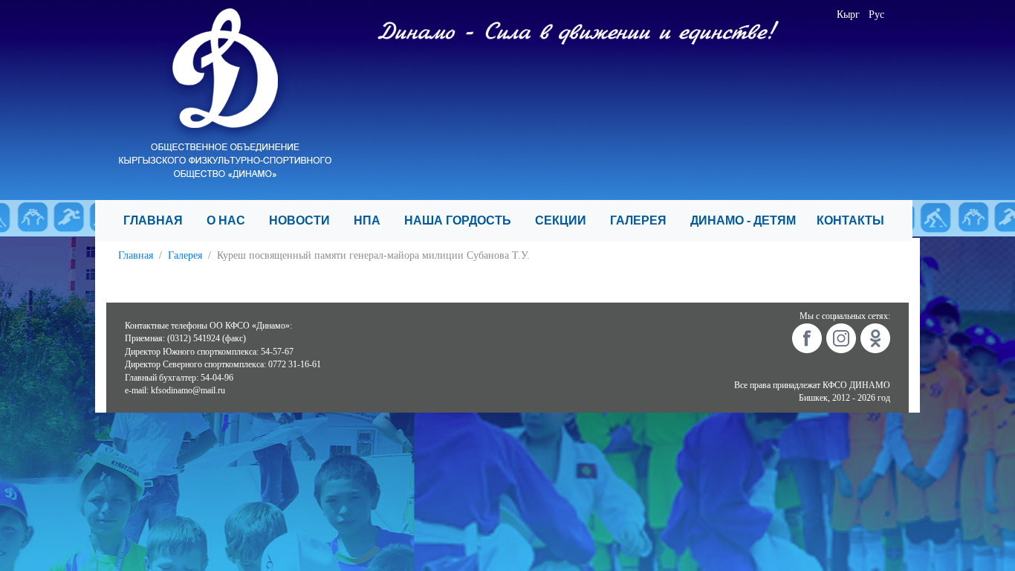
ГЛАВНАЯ (159, 220)
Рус (876, 14)
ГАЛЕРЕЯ (644, 220)
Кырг (848, 14)
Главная (135, 255)
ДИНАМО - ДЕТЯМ (747, 220)
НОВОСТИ (305, 220)
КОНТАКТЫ (856, 220)
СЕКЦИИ (566, 220)
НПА (373, 220)
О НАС (232, 220)
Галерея (185, 255)
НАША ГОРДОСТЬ (463, 220)
